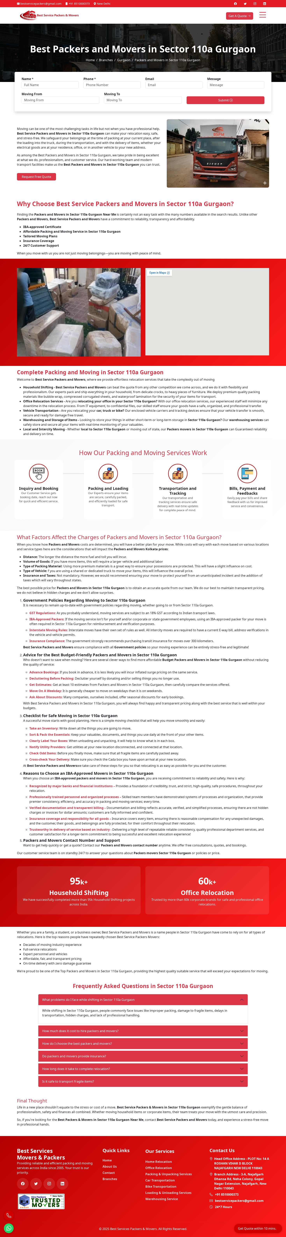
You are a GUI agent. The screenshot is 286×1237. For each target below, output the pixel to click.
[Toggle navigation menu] (262, 15)
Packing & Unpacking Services (168, 1174)
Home (90, 60)
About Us (110, 1166)
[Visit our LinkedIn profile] (264, 3)
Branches (106, 60)
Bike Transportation (160, 1186)
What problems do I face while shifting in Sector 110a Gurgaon (88, 1000)
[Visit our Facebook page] (236, 3)
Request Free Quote (36, 177)
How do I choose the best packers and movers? (77, 1043)
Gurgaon (123, 60)
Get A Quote (238, 16)
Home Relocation (158, 1162)
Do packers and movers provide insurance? (74, 1056)
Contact (109, 1173)
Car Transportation (160, 1180)
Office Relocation (158, 1168)
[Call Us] (9, 1215)
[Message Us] (9, 1228)
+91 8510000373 (79, 3)
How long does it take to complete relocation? (76, 1069)
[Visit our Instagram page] (255, 3)
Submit (224, 100)
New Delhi (103, 3)
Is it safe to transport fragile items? (68, 1081)
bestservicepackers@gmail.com (40, 3)
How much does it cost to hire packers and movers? (80, 1031)
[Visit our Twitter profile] (245, 3)
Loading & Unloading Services (168, 1193)
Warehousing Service (161, 1199)
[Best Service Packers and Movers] (41, 1201)
